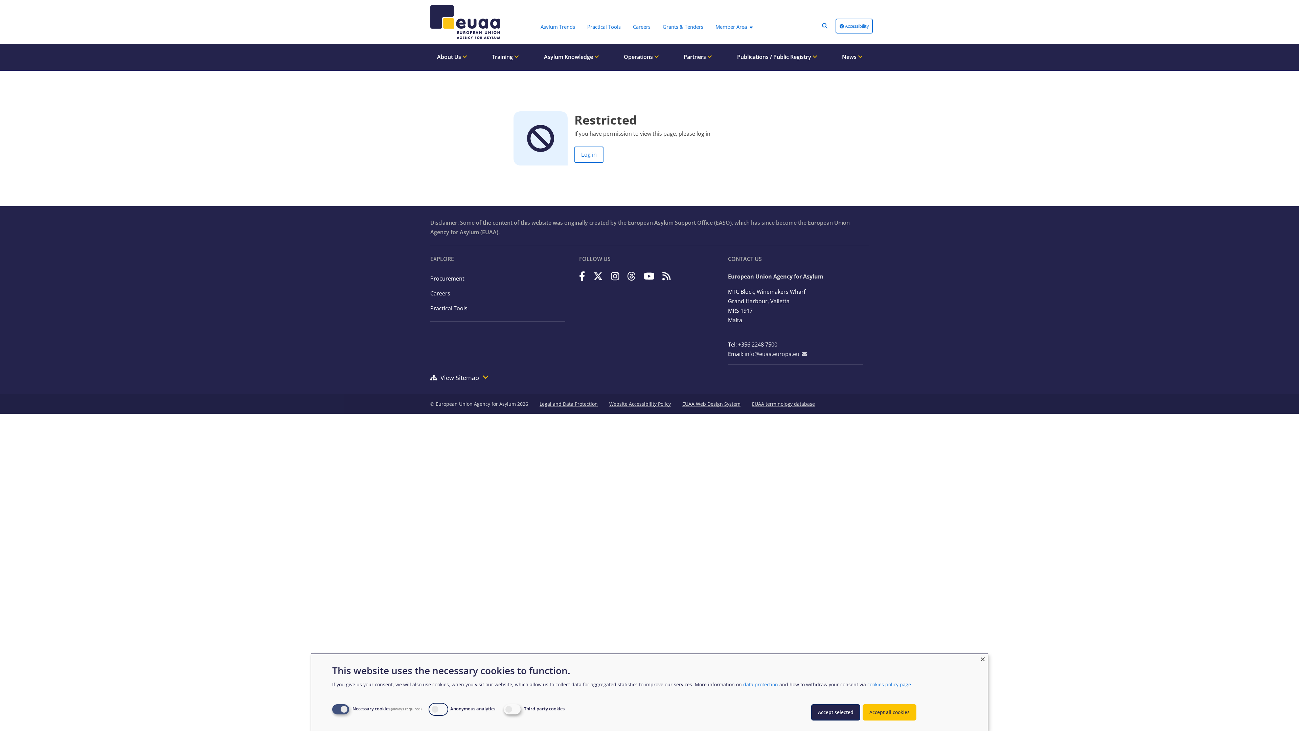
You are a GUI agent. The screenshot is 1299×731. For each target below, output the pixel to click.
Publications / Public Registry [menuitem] (775, 57)
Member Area (731, 26)
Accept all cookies (889, 712)
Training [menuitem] (503, 57)
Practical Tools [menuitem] (604, 26)
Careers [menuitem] (642, 26)
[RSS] (666, 276)
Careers (440, 293)
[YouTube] (649, 276)
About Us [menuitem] (449, 57)
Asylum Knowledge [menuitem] (569, 57)
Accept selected (835, 712)
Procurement (447, 278)
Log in (589, 154)
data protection (760, 684)
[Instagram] (615, 276)
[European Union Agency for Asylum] (463, 22)
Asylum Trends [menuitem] (558, 26)
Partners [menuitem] (695, 57)
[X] (598, 276)
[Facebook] (582, 276)
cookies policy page (889, 684)
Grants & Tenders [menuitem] (683, 26)
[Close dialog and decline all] (983, 658)
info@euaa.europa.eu (772, 354)
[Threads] (631, 276)
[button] (824, 25)
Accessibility (856, 26)
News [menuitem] (850, 57)
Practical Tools (449, 308)
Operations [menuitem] (639, 57)
